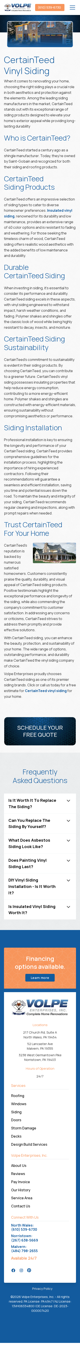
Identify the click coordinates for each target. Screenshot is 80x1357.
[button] (71, 7)
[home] (18, 7)
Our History (20, 1190)
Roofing (17, 1095)
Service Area (21, 1197)
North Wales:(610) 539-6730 (24, 1227)
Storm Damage (23, 1128)
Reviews (18, 1173)
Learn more (40, 978)
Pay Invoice (20, 1181)
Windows (18, 1103)
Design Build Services (29, 1144)
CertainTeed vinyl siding (46, 690)
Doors (16, 1120)
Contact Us (20, 1206)
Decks (16, 1136)
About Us (18, 1165)
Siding (16, 1112)
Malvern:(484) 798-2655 (24, 1249)
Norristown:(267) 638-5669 (24, 1238)
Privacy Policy (42, 1288)
